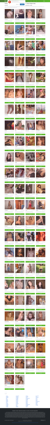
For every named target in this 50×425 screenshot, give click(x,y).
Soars (36, 396)
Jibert (17, 404)
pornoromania (31, 422)
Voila (36, 403)
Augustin (7, 396)
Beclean (7, 397)
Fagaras (17, 396)
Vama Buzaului (38, 401)
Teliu (36, 398)
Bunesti (7, 401)
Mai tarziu (17, 4)
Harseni (17, 401)
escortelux (21, 422)
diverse (12, 422)
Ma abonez (22, 4)
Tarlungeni (37, 397)
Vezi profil (9, 86)
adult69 (16, 422)
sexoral (33, 422)
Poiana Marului (28, 398)
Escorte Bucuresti (30, 420)
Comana (7, 404)
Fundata (17, 398)
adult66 (14, 422)
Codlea (7, 403)
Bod (6, 398)
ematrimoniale (18, 422)
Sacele (27, 403)
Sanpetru (27, 405)
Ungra (36, 400)
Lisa (16, 405)
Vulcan (37, 404)
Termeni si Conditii (25, 420)
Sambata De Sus (28, 404)
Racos (27, 400)
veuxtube (37, 422)
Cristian (7, 405)
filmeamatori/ (23, 422)
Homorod (17, 403)
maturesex (28, 422)
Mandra (17, 406)
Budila (7, 400)
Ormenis (27, 396)
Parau (27, 397)
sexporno (35, 422)
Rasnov (27, 401)
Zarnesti (37, 405)
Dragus (7, 406)
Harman (17, 400)
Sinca (26, 406)
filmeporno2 (26, 422)
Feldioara (17, 397)
